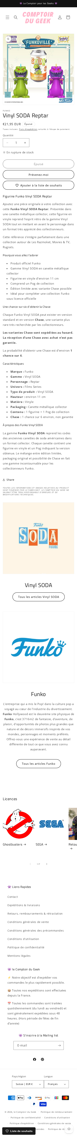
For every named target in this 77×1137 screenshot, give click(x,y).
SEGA (39, 844)
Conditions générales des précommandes (35, 930)
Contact (12, 897)
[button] (7, 17)
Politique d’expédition (22, 1123)
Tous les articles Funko (38, 763)
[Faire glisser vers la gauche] (30, 864)
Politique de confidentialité (25, 947)
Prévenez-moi (39, 175)
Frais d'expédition (28, 129)
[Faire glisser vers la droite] (47, 864)
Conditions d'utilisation (23, 939)
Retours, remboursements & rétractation (35, 913)
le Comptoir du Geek (25, 1111)
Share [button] (10, 479)
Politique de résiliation (60, 1129)
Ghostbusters (12, 844)
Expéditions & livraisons (23, 905)
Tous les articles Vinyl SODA (38, 597)
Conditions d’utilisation (57, 1117)
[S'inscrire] (59, 1045)
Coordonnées (37, 1129)
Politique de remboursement (56, 1112)
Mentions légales (19, 955)
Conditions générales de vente (28, 922)
